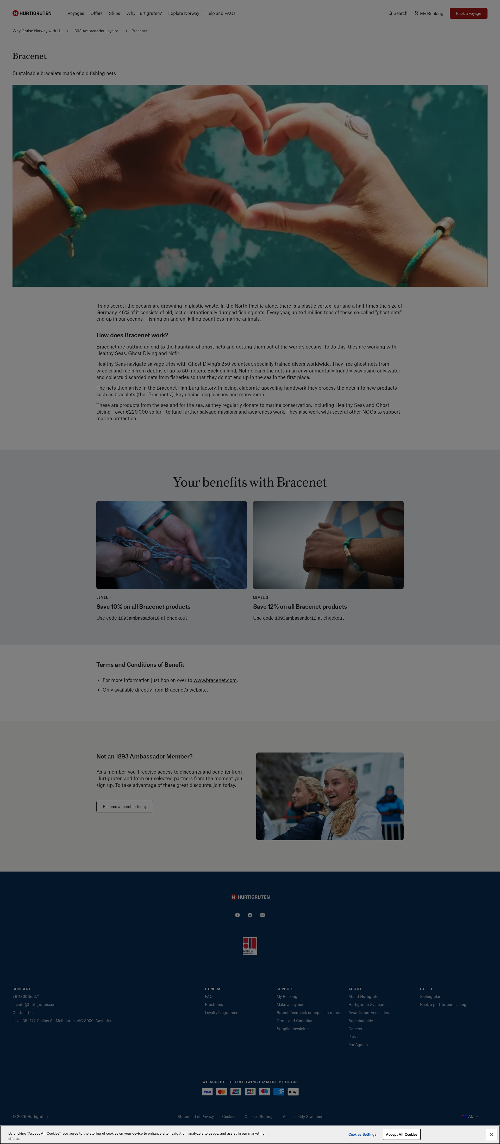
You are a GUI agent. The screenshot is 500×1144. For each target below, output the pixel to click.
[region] (250, 1135)
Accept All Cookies (401, 1134)
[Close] (491, 1134)
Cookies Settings (362, 1134)
